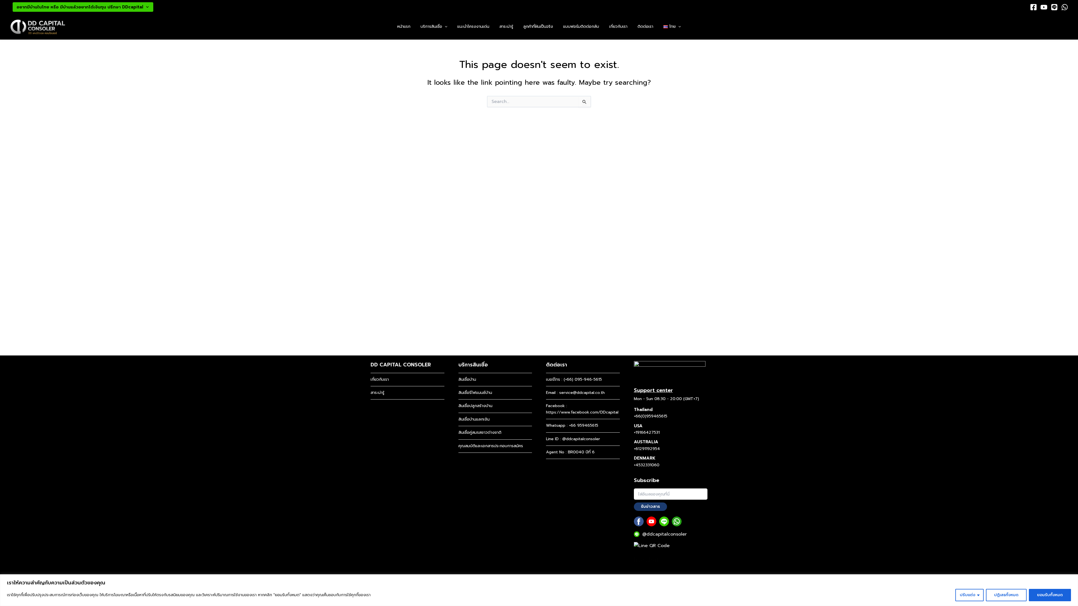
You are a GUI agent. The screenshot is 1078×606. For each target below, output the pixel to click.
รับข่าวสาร (650, 506)
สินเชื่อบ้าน (467, 379)
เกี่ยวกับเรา (618, 26)
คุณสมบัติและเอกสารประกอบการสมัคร (490, 446)
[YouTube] (1043, 7)
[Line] (1054, 7)
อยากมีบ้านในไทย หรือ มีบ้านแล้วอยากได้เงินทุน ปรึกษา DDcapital (80, 7)
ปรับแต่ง (967, 595)
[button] (444, 26)
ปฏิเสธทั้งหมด (1006, 595)
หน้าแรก (403, 26)
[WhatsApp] (1064, 7)
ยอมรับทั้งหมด (1050, 595)
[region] (539, 590)
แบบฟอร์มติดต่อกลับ (581, 26)
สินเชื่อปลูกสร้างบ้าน (475, 406)
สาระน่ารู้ (506, 26)
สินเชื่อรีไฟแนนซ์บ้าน (475, 393)
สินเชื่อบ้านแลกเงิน (474, 419)
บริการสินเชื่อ (431, 26)
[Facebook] (1033, 7)
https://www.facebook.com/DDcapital (582, 412)
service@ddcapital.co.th (582, 393)
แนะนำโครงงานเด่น (473, 26)
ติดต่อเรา (645, 26)
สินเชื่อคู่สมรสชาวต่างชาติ (479, 432)
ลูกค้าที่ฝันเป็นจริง (538, 26)
